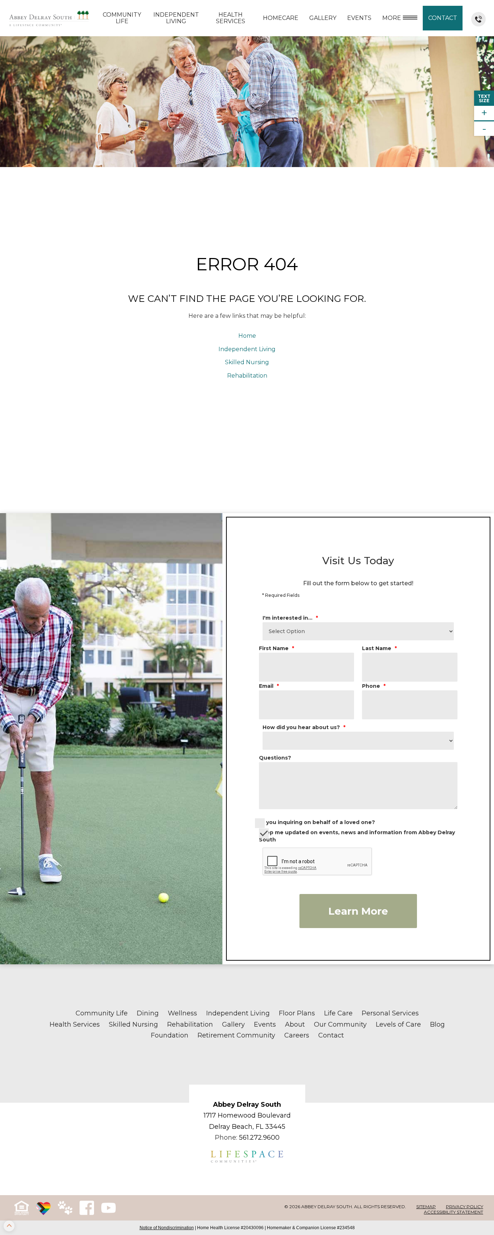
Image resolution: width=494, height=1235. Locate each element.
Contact (442, 17)
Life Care (338, 1013)
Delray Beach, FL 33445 (247, 1127)
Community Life (122, 18)
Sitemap (426, 1206)
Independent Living (176, 18)
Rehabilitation (247, 375)
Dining (148, 1013)
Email (269, 686)
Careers (296, 1035)
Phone (374, 686)
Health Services (230, 18)
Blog (437, 1024)
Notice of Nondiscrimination (167, 1227)
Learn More (358, 911)
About (295, 1024)
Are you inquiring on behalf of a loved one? (315, 822)
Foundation (169, 1035)
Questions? (275, 757)
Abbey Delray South (247, 1105)
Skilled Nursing (247, 362)
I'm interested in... (290, 618)
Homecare (280, 17)
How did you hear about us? (304, 727)
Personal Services (390, 1013)
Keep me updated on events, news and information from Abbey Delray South (357, 836)
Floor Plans (297, 1013)
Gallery (322, 17)
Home (247, 335)
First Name (276, 648)
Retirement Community (236, 1035)
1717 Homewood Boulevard (247, 1115)
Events (265, 1024)
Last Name (379, 648)
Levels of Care (398, 1024)
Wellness (182, 1013)
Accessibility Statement (453, 1212)
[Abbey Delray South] (49, 18)
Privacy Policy (464, 1206)
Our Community (340, 1024)
